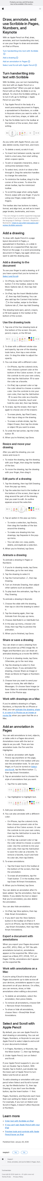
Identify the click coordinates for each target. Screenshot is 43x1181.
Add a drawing (9, 57)
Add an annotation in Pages (15, 61)
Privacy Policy (18, 1177)
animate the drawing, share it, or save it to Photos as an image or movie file (21, 712)
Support (10, 1159)
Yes (15, 1152)
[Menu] (40, 9)
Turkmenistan (6, 1170)
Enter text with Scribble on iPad (19, 1121)
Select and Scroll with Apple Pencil (18, 65)
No (24, 1152)
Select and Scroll (10, 276)
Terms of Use (6, 1177)
